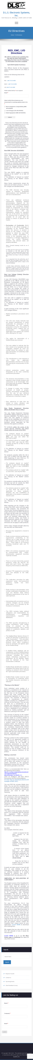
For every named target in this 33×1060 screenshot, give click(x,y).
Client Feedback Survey (12, 985)
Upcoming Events (10, 981)
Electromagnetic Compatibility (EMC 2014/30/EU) (16, 107)
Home (12, 35)
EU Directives (18, 35)
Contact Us (8, 977)
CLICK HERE (16, 924)
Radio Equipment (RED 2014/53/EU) (16, 113)
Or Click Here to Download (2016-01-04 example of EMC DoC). (16, 780)
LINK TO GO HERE (11, 80)
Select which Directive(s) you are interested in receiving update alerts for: (16, 102)
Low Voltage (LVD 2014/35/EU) (14, 110)
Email (6, 93)
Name (6, 1003)
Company (7, 1013)
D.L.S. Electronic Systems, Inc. (16, 14)
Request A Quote (10, 973)
